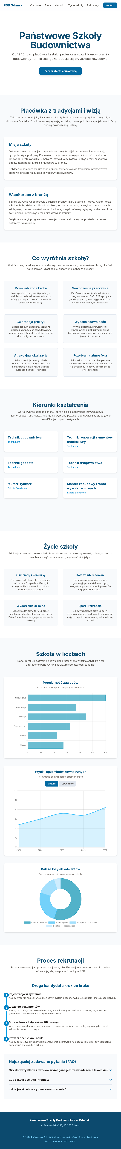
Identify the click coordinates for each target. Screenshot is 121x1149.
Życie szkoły (75, 5)
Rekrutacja (93, 5)
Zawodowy (67, 783)
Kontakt (110, 5)
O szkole (35, 5)
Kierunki (59, 5)
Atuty (48, 5)
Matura (52, 783)
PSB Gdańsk (13, 5)
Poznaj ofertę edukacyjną (60, 71)
